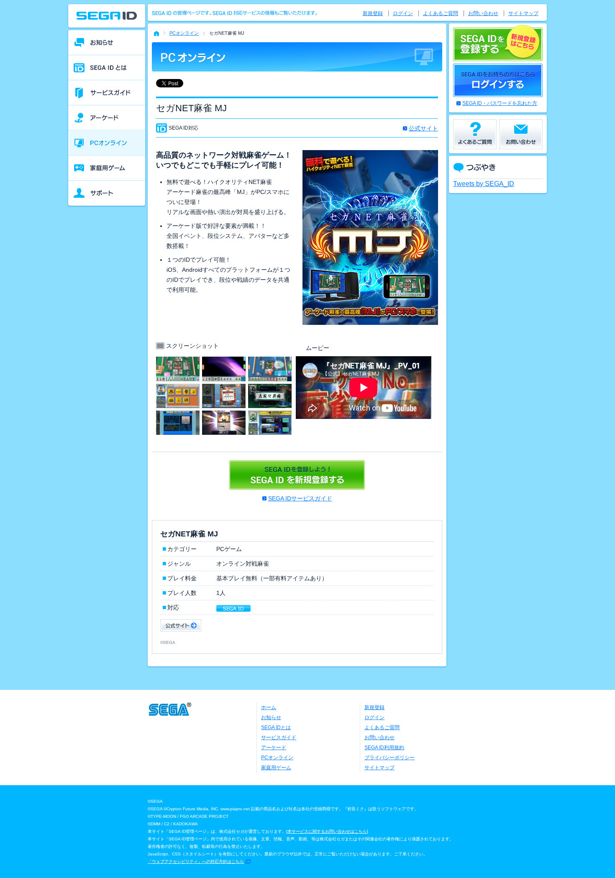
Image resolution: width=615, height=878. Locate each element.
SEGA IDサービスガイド (300, 498)
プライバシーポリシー (389, 758)
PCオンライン (184, 33)
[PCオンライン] (106, 143)
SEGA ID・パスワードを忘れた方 (499, 103)
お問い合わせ (483, 13)
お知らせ (271, 717)
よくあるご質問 (440, 13)
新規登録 (373, 13)
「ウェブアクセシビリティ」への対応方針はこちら (196, 861)
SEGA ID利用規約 (384, 747)
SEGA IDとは (276, 727)
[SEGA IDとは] (106, 67)
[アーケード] (106, 117)
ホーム (268, 707)
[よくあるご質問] (475, 134)
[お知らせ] (106, 42)
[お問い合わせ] (521, 134)
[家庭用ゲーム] (106, 168)
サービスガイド (278, 737)
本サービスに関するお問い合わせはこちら (327, 831)
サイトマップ (523, 13)
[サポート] (106, 193)
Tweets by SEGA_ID (483, 183)
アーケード (273, 747)
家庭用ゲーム (276, 768)
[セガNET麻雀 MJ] (178, 361)
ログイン (403, 13)
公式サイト (423, 128)
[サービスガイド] (106, 92)
